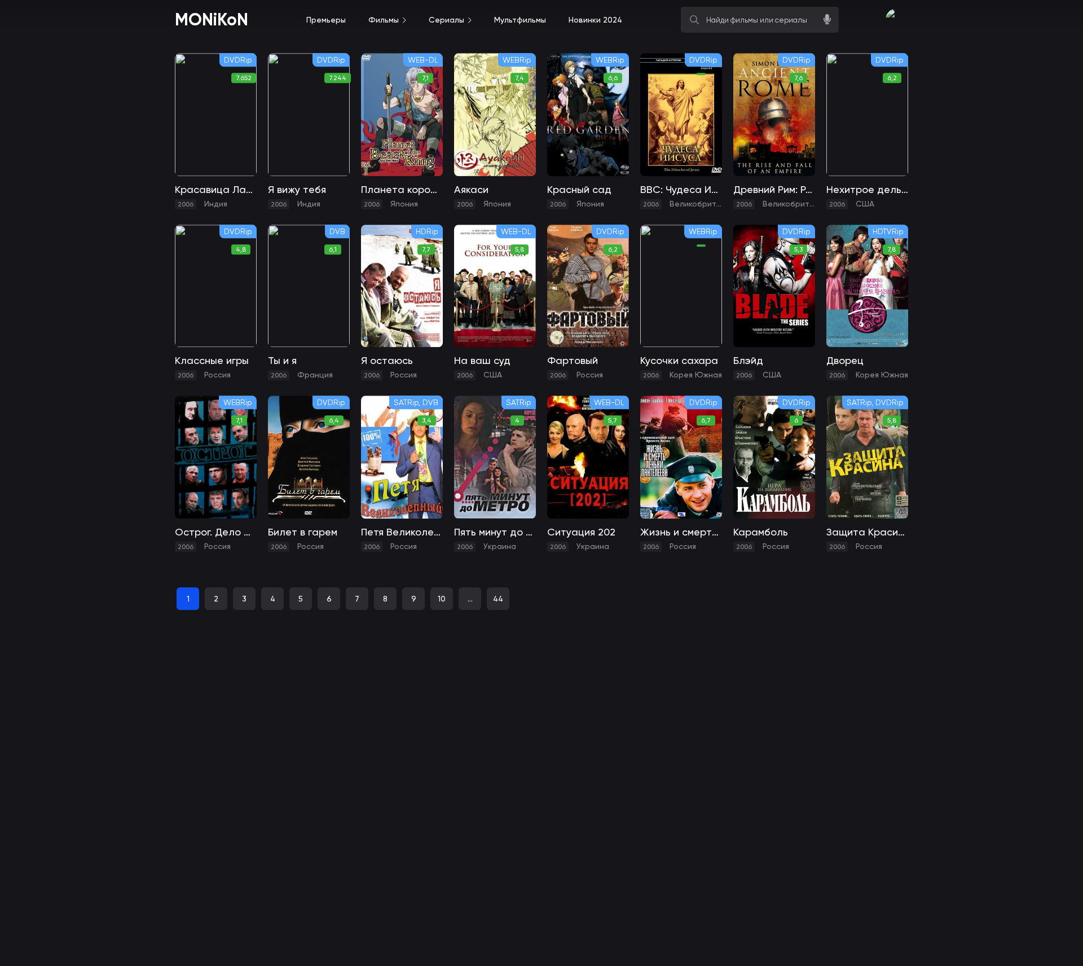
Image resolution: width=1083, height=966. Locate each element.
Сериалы (446, 19)
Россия (217, 374)
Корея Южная (696, 374)
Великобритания (702, 203)
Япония (404, 203)
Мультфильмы (520, 19)
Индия (215, 203)
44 (498, 598)
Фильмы (383, 19)
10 (442, 598)
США (865, 203)
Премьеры (326, 19)
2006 (185, 204)
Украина (499, 546)
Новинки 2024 (595, 19)
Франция (315, 374)
